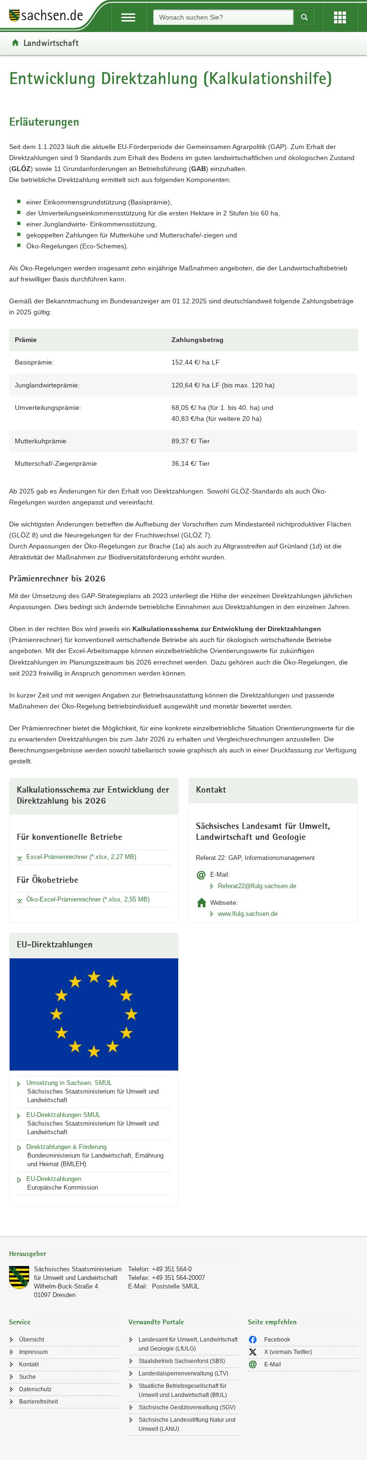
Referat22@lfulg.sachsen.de (257, 886)
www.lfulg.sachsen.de (248, 913)
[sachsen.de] (49, 17)
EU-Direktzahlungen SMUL (63, 1114)
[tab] (123, 1255)
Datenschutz (35, 1389)
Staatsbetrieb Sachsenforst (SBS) (182, 1361)
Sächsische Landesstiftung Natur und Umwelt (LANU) (187, 1424)
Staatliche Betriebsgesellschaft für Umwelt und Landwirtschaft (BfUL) (183, 1390)
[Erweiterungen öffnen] (340, 17)
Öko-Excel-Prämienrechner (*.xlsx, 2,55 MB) (88, 899)
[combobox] (223, 17)
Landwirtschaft (51, 42)
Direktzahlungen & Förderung (66, 1146)
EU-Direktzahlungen (53, 1178)
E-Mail (272, 1364)
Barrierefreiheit (38, 1401)
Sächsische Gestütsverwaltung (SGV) (187, 1407)
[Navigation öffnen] (128, 17)
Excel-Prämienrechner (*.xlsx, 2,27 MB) (81, 856)
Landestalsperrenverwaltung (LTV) (183, 1373)
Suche (27, 1377)
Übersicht (31, 1339)
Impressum (33, 1352)
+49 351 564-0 (172, 1269)
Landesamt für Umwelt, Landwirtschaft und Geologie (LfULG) (188, 1344)
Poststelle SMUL (175, 1286)
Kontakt (29, 1364)
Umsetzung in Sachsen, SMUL (69, 1082)
